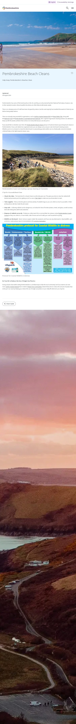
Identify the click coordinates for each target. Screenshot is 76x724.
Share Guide (10, 304)
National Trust (8, 118)
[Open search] (67, 8)
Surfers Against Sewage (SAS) (43, 116)
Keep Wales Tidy (57, 116)
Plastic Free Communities (35, 287)
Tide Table (38, 198)
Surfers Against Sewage (12, 287)
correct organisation (40, 221)
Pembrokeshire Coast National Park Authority (27, 118)
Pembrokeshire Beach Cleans (35, 125)
